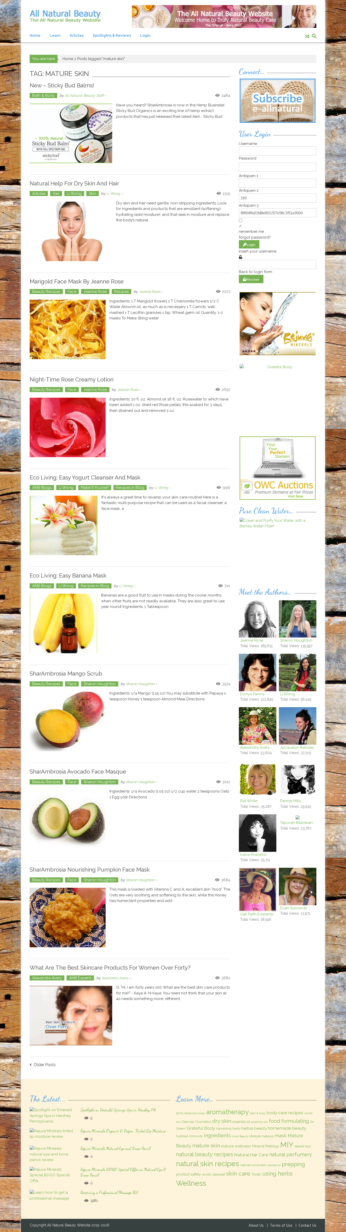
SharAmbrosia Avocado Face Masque (78, 771)
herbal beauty (254, 1128)
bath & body (258, 1113)
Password (247, 158)
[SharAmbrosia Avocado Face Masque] (68, 819)
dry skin (222, 1121)
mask (281, 1136)
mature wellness (236, 1146)
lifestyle (255, 1136)
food (274, 1121)
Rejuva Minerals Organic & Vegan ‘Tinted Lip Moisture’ (123, 1130)
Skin (92, 193)
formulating (295, 1121)
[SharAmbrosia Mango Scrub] (68, 721)
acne (179, 1113)
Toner (256, 1174)
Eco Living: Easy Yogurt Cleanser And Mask (85, 477)
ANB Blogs (41, 487)
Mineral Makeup (265, 1146)
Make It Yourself (95, 487)
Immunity (196, 1136)
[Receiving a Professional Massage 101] (52, 1195)
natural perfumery (290, 1154)
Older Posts (45, 1065)
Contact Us (307, 1225)
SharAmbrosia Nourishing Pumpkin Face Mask (90, 869)
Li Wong (74, 193)
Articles (77, 35)
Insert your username (257, 251)
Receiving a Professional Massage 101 (109, 1192)
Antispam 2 (249, 190)
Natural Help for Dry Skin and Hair (74, 183)
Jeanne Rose (95, 291)
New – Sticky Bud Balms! (62, 85)
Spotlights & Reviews (112, 35)
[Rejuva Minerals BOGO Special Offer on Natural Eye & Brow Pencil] (52, 1175)
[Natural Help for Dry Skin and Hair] (71, 231)
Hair (56, 193)
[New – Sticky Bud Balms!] (71, 133)
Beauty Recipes (46, 291)
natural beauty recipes (204, 1154)
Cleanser (187, 1122)
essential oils (259, 1121)
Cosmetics (203, 1122)
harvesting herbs (228, 1128)
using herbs (277, 1173)
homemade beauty (287, 1128)
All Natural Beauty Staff (84, 95)
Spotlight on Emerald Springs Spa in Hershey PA (118, 1109)
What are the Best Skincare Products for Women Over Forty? (110, 967)
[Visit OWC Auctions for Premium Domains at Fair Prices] (278, 467)
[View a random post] (307, 36)
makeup (268, 1136)
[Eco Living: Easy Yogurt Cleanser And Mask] (64, 525)
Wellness (191, 1183)
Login (145, 35)
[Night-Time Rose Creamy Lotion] (68, 427)
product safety (188, 1174)
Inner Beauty (240, 1136)
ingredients (217, 1135)
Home (35, 35)
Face (72, 291)
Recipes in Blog (130, 487)
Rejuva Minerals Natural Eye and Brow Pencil (115, 1148)
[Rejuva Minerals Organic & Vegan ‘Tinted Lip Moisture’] (52, 1133)
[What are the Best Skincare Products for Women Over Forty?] (71, 1015)
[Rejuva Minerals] (278, 323)
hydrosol (182, 1136)
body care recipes (285, 1112)
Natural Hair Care (251, 1154)
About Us (256, 1225)
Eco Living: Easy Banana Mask (68, 575)
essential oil (241, 1122)
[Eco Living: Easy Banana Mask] (63, 623)
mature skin (206, 1146)
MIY (287, 1144)
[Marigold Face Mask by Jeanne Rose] (68, 329)
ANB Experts (80, 978)
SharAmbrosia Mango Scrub (66, 673)
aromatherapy (227, 1112)
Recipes (121, 291)
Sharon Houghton (100, 684)
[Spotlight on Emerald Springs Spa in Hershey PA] (52, 1115)
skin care (238, 1173)
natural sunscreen (253, 1165)
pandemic (274, 1165)
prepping (293, 1164)
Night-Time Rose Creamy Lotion (71, 379)
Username (248, 143)
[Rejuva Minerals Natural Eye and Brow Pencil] (52, 1154)
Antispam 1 (248, 176)
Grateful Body (201, 1128)
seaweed (218, 1174)
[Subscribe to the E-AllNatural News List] (278, 100)
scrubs (206, 1174)
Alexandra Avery (47, 978)
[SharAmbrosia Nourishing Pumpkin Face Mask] (68, 917)
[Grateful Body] (278, 395)
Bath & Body (43, 95)
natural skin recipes (207, 1164)
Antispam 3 (249, 205)
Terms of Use (281, 1225)
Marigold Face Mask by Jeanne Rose (77, 281)
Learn (55, 35)
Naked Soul (303, 1146)
